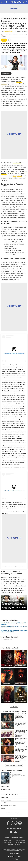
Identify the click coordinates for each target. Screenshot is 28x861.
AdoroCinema (18, 842)
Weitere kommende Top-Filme (14, 813)
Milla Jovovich (17, 163)
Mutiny (11, 772)
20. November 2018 (10, 255)
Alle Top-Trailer (14, 706)
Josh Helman (14, 178)
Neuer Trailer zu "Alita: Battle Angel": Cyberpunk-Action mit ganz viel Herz (14, 631)
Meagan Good (17, 176)
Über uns (4, 849)
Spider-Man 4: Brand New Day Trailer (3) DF (7, 701)
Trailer (11, 777)
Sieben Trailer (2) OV (7, 683)
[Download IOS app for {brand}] (12, 832)
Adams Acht (3, 802)
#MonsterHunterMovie (10, 248)
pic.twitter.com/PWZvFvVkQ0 (12, 250)
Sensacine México (12, 844)
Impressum (12, 849)
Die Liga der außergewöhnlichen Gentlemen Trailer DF (21, 701)
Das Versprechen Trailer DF (21, 665)
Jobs (8, 849)
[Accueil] (13, 2)
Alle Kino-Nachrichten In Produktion (14, 765)
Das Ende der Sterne (5, 792)
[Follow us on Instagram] (16, 823)
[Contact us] (20, 823)
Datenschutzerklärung (10, 850)
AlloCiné (5, 840)
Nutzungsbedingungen (20, 849)
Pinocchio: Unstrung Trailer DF (7, 665)
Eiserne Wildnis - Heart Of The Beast (9, 794)
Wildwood (3, 808)
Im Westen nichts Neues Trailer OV (21, 683)
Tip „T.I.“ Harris (9, 171)
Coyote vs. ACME (5, 786)
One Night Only (4, 797)
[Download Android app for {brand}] (16, 832)
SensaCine (19, 840)
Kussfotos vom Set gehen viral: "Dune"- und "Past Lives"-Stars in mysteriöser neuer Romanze (21, 716)
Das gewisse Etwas (5, 789)
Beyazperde (6, 842)
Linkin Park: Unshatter (6, 800)
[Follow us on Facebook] (8, 823)
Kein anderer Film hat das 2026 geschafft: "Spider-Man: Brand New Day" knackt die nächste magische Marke (21, 725)
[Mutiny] (5, 778)
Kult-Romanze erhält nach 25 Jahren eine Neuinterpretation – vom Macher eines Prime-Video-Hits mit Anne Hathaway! (21, 741)
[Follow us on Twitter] (12, 823)
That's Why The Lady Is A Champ (8, 805)
